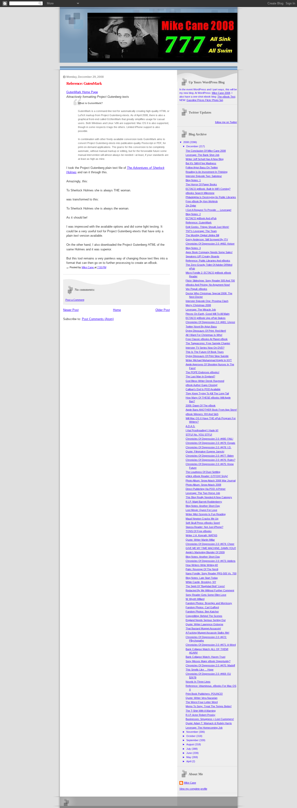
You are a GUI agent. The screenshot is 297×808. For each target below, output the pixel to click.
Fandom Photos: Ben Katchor (202, 611)
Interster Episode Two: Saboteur (204, 176)
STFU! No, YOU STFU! (199, 434)
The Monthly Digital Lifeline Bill (202, 235)
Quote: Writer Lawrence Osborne (204, 624)
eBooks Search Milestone (200, 193)
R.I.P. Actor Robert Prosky (200, 714)
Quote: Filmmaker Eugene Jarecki (205, 451)
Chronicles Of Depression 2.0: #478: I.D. (208, 447)
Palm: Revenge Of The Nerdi (202, 569)
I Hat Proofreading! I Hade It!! (202, 430)
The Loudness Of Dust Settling (203, 472)
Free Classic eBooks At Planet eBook (207, 339)
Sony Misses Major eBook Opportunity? (208, 661)
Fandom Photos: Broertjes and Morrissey (209, 603)
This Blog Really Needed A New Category (209, 497)
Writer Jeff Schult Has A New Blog (204, 159)
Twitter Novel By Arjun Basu (201, 326)
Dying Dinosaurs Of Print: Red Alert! (206, 330)
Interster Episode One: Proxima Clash (207, 301)
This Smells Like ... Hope (199, 669)
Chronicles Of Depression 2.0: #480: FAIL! (209, 438)
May (189, 757)
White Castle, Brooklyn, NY (201, 582)
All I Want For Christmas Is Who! (204, 335)
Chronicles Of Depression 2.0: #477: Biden (210, 455)
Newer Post (71, 310)
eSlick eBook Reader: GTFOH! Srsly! (207, 476)
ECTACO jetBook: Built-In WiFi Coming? (208, 188)
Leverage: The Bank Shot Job (202, 155)
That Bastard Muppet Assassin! (203, 628)
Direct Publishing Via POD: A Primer (206, 488)
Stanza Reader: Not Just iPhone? (204, 527)
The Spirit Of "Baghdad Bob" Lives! (205, 586)
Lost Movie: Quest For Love (201, 510)
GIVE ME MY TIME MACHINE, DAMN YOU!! (211, 548)
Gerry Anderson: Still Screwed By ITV (207, 239)
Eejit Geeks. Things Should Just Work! (207, 227)
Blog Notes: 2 (193, 214)
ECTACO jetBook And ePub (201, 218)
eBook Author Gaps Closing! (201, 385)
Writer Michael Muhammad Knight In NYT (209, 360)
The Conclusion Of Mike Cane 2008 (206, 150)
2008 (186, 142)
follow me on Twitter (226, 122)
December (192, 146)
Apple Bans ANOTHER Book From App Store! (211, 409)
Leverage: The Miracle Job (201, 309)
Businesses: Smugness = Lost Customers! (210, 719)
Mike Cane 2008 (221, 93)
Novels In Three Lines (198, 681)
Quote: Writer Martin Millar (200, 539)
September (192, 740)
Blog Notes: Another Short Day (203, 505)
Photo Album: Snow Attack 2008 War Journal (211, 480)
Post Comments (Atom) (98, 319)
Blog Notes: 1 (193, 180)
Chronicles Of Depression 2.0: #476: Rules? (210, 459)
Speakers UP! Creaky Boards (202, 256)
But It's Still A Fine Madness (201, 163)
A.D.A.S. (190, 426)
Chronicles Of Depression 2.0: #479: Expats (210, 443)
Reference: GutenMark (199, 222)
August (190, 744)
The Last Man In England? (200, 376)
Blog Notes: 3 (193, 248)
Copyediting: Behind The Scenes (204, 616)
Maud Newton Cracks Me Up (202, 518)
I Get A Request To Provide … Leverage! (208, 210)
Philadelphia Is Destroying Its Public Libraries (211, 197)
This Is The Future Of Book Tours (205, 351)
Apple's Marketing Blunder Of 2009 (205, 552)
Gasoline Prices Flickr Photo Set (205, 100)
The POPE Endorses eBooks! (202, 372)
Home (117, 310)
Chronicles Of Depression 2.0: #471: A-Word (211, 644)
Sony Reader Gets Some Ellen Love (206, 594)
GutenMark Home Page (82, 92)
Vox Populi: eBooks (196, 289)
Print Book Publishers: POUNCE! (204, 693)
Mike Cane (190, 782)
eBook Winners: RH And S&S (202, 414)
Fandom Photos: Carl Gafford (202, 607)
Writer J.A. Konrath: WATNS (201, 535)
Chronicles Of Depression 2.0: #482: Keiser (210, 243)
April (189, 761)
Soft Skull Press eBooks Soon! (203, 522)
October (191, 736)
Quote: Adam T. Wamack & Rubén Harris (209, 723)
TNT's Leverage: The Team (201, 231)
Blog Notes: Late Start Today (202, 577)
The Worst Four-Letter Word (202, 702)
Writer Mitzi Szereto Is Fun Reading (206, 514)
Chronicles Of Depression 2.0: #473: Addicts (211, 560)
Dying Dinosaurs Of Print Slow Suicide (207, 356)
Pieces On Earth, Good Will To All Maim (207, 313)
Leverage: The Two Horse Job (203, 493)
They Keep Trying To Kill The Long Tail (207, 393)
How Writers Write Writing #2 (202, 565)
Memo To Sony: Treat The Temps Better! (209, 706)
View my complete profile (193, 788)
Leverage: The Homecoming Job (204, 727)
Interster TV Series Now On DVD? (205, 347)
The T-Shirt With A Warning (201, 710)
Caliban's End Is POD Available (203, 389)
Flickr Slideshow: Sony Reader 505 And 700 (210, 280)
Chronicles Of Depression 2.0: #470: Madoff (210, 665)
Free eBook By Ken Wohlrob (202, 201)
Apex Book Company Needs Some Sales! (209, 252)
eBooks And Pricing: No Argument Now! (208, 284)
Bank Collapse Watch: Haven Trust (205, 656)
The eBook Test (226, 96)
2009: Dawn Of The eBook (201, 405)
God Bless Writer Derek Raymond (205, 380)
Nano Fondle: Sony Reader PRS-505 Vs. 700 (211, 573)
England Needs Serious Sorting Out (206, 620)
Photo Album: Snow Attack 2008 (203, 484)
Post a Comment (74, 299)
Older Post (162, 310)
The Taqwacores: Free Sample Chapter (208, 343)
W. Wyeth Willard (195, 599)
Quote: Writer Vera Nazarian (201, 698)
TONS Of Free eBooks (199, 531)
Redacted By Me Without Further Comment (210, 590)
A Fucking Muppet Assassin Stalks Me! (207, 632)
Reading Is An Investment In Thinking (206, 171)
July (189, 748)
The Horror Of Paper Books (201, 184)
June (189, 753)
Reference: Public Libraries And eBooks (208, 260)
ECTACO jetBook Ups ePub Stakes (206, 318)
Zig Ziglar (191, 205)
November (192, 731)
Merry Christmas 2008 (198, 305)
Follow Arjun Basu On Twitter (202, 167)
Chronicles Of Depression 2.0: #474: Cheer (210, 544)
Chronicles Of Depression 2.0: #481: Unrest (210, 322)
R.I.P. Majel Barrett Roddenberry (204, 501)
